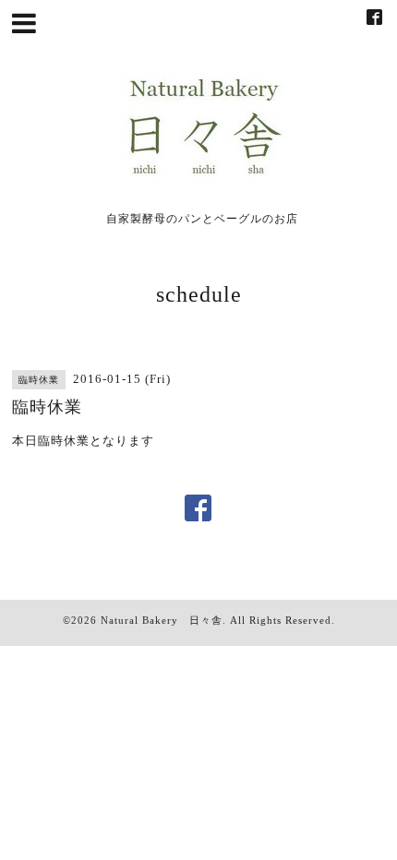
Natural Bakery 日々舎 (162, 620)
